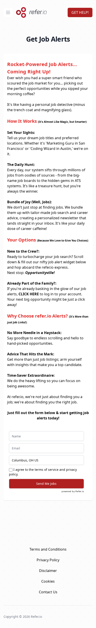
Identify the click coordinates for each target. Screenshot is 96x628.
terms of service (46, 469)
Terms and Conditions (48, 549)
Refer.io (79, 491)
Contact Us (48, 592)
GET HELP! (80, 12)
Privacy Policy (48, 560)
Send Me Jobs (46, 483)
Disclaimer (48, 570)
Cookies (48, 581)
